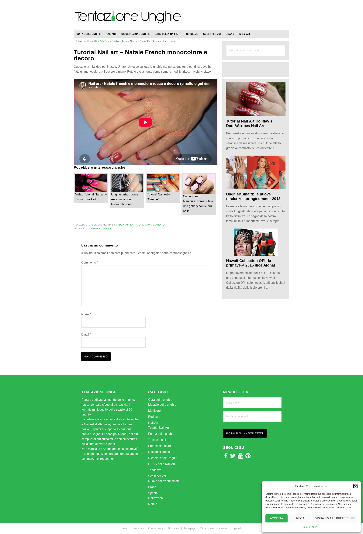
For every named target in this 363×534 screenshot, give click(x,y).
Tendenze (154, 470)
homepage (189, 528)
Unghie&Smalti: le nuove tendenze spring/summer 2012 (253, 196)
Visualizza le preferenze (335, 518)
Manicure (154, 410)
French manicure (159, 445)
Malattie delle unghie (162, 404)
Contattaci (138, 528)
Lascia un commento (151, 224)
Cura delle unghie (160, 399)
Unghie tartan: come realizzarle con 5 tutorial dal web (124, 199)
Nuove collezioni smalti (163, 481)
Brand (152, 487)
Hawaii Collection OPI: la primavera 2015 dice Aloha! (250, 263)
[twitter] (233, 456)
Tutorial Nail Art (101, 228)
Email (86, 334)
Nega (300, 518)
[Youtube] (240, 456)
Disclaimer (174, 528)
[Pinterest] (248, 456)
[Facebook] (226, 456)
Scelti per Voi (157, 476)
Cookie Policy (309, 527)
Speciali (153, 493)
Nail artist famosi (159, 451)
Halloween (155, 498)
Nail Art (153, 422)
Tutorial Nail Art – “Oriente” (158, 197)
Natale (152, 504)
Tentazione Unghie (128, 19)
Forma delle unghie (161, 433)
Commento (89, 262)
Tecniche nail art (159, 439)
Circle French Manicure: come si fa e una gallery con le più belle (198, 204)
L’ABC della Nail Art (161, 464)
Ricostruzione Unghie (162, 458)
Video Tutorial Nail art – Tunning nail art (91, 197)
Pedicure (154, 416)
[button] (355, 486)
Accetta (276, 518)
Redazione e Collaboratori (214, 528)
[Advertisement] (245, 13)
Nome (86, 314)
